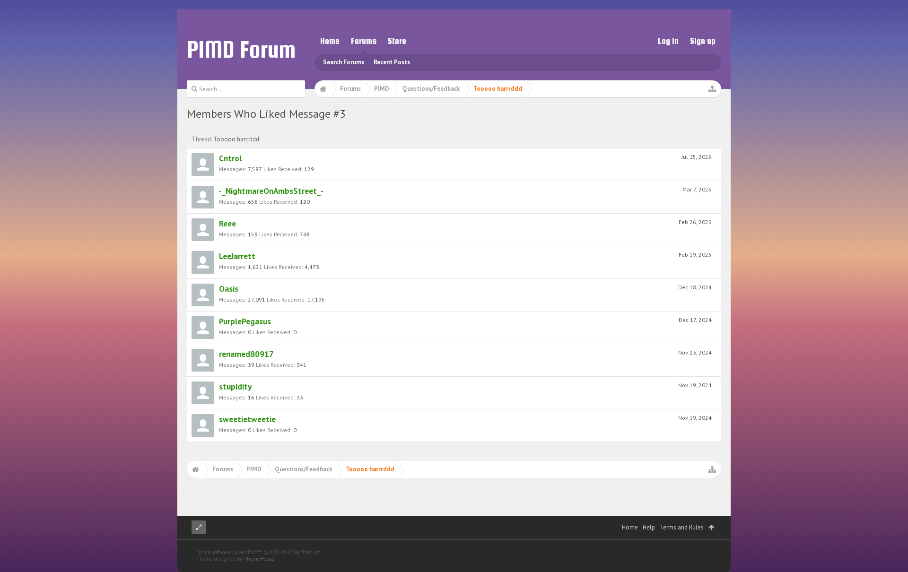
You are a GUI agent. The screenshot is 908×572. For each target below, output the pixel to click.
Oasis (228, 288)
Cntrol (230, 158)
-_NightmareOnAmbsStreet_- (271, 190)
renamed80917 (246, 353)
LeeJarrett (237, 256)
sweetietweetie (247, 419)
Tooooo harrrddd (236, 139)
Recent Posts (392, 62)
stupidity (235, 386)
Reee (227, 223)
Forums (363, 41)
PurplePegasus (245, 321)
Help (649, 527)
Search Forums (343, 62)
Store (397, 41)
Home (330, 41)
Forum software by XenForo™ (259, 552)
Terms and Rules (682, 527)
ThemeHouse (259, 558)
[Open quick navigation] (712, 89)
